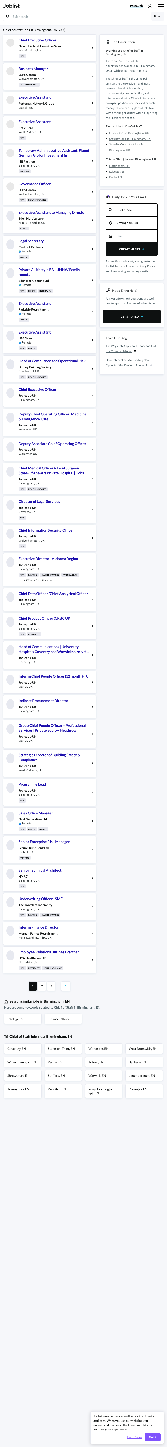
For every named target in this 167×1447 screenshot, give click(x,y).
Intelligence (15, 1019)
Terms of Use (123, 266)
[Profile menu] (150, 6)
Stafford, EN (56, 1075)
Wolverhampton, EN (21, 1062)
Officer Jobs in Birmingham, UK (129, 133)
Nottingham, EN (119, 165)
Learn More (134, 1437)
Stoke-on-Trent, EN (61, 1049)
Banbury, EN (137, 1062)
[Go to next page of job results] (65, 986)
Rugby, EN (55, 1062)
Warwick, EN (97, 1075)
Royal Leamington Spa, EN (101, 1091)
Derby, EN (115, 177)
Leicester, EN (117, 171)
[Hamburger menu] (161, 5)
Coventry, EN (16, 1049)
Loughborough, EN (142, 1075)
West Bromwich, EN (143, 1049)
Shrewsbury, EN (18, 1075)
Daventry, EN (138, 1089)
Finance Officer (58, 1019)
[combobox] (132, 210)
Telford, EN (96, 1062)
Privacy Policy (146, 266)
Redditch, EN (57, 1089)
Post (136, 5)
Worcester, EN (98, 1049)
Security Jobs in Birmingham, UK (130, 138)
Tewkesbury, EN (18, 1089)
